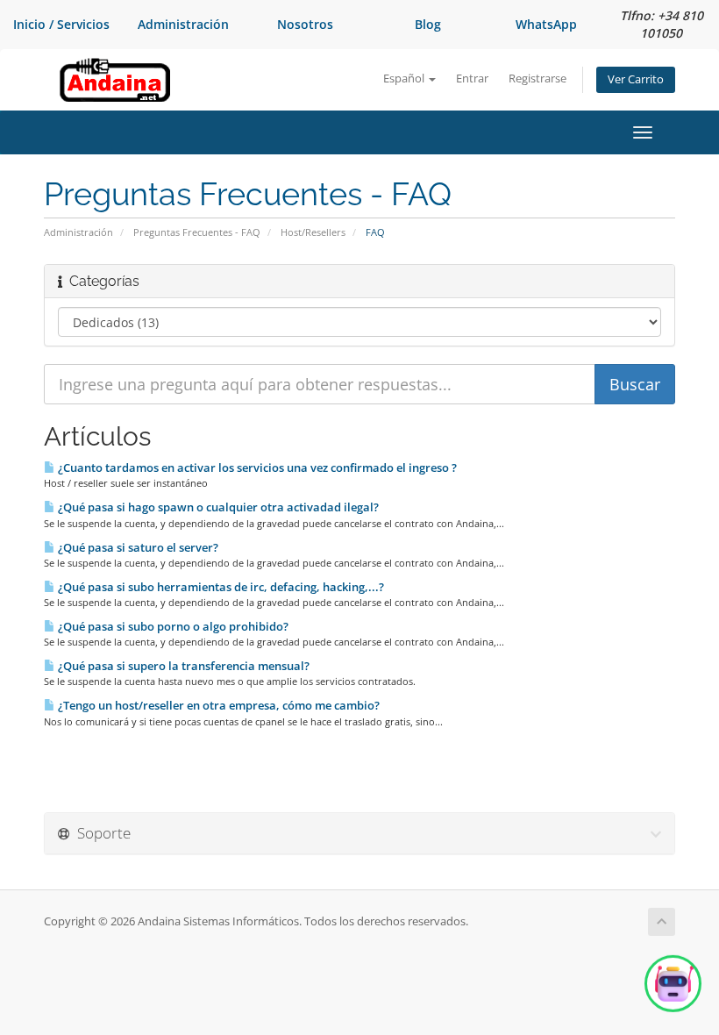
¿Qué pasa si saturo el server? (136, 547)
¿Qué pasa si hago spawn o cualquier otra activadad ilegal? (217, 507)
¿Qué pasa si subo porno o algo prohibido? (171, 626)
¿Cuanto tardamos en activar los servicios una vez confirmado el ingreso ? (256, 467)
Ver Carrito (636, 79)
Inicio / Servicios (61, 24)
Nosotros (305, 24)
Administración (183, 24)
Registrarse (537, 78)
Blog (428, 24)
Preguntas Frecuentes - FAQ (196, 232)
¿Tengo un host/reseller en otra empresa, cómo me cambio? (217, 705)
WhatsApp (546, 24)
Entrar (472, 78)
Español (405, 78)
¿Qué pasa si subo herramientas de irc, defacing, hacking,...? (219, 587)
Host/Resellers (313, 232)
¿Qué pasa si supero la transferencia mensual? (182, 666)
